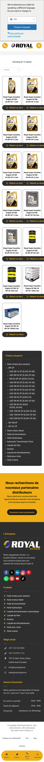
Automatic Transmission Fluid (20, 441)
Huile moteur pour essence (18, 364)
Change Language (22, 27)
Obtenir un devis (16, 108)
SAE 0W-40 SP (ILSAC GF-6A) (22, 386)
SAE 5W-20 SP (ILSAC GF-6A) (22, 390)
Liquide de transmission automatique (23, 611)
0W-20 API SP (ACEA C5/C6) (22, 379)
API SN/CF (12, 423)
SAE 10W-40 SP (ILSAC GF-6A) (23, 415)
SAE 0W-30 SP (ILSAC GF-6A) (22, 382)
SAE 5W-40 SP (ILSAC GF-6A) (22, 401)
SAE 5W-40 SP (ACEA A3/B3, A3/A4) (19, 406)
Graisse (10, 449)
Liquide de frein (13, 445)
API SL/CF (12, 426)
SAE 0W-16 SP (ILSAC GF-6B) (22, 371)
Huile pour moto (14, 456)
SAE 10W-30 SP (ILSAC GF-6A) (23, 411)
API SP (11, 368)
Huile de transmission (16, 434)
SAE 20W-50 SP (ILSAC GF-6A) (23, 418)
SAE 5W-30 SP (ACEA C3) (20, 397)
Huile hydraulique (14, 438)
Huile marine (12, 460)
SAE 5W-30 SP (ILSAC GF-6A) (22, 393)
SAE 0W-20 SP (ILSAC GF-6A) (22, 375)
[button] (39, 45)
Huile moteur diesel (15, 430)
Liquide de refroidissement (18, 452)
